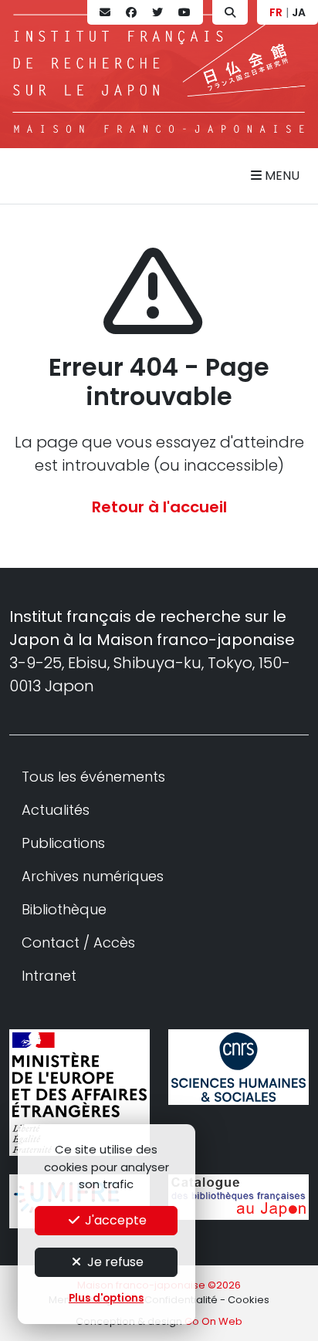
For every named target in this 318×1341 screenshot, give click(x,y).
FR (275, 12)
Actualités (56, 809)
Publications (63, 843)
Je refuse (114, 1262)
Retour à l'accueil (159, 507)
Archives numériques (93, 876)
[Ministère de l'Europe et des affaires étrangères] (79, 1092)
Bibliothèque (64, 909)
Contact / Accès (78, 942)
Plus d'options (106, 1298)
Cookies (248, 1299)
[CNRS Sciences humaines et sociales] (238, 1067)
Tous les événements (93, 776)
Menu (280, 175)
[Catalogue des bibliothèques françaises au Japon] (238, 1197)
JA (299, 12)
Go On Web (213, 1321)
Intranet (49, 975)
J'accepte (114, 1220)
